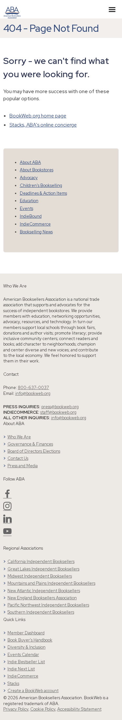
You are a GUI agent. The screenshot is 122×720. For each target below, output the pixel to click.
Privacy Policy (15, 709)
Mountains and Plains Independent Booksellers (51, 583)
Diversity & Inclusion (26, 647)
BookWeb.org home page (37, 115)
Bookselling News (36, 232)
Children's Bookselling (41, 185)
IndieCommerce (35, 224)
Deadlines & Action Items (43, 193)
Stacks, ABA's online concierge (43, 124)
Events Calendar (23, 654)
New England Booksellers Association (42, 598)
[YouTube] (7, 534)
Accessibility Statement (79, 709)
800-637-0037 (33, 387)
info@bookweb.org (32, 393)
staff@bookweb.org (58, 412)
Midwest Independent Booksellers (39, 576)
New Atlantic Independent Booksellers (43, 590)
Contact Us (17, 458)
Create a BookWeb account (33, 690)
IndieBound (31, 216)
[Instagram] (7, 508)
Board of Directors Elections (33, 451)
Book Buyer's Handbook (29, 640)
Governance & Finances (30, 444)
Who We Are (19, 437)
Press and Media (22, 466)
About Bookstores (36, 170)
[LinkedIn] (7, 521)
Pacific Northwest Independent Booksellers (48, 605)
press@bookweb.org (60, 406)
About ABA (30, 162)
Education (29, 200)
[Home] (12, 9)
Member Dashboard (26, 633)
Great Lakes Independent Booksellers (43, 569)
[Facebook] (7, 496)
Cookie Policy (42, 709)
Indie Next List (21, 669)
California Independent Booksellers (41, 561)
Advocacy (29, 177)
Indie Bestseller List (26, 662)
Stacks (13, 683)
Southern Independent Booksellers (40, 612)
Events (26, 208)
